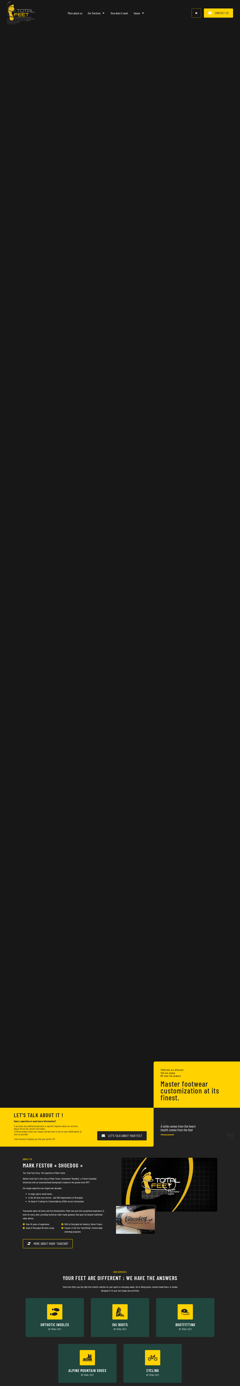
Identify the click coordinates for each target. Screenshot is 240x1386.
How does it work (119, 13)
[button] (169, 1184)
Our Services (94, 13)
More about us (75, 13)
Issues (137, 13)
